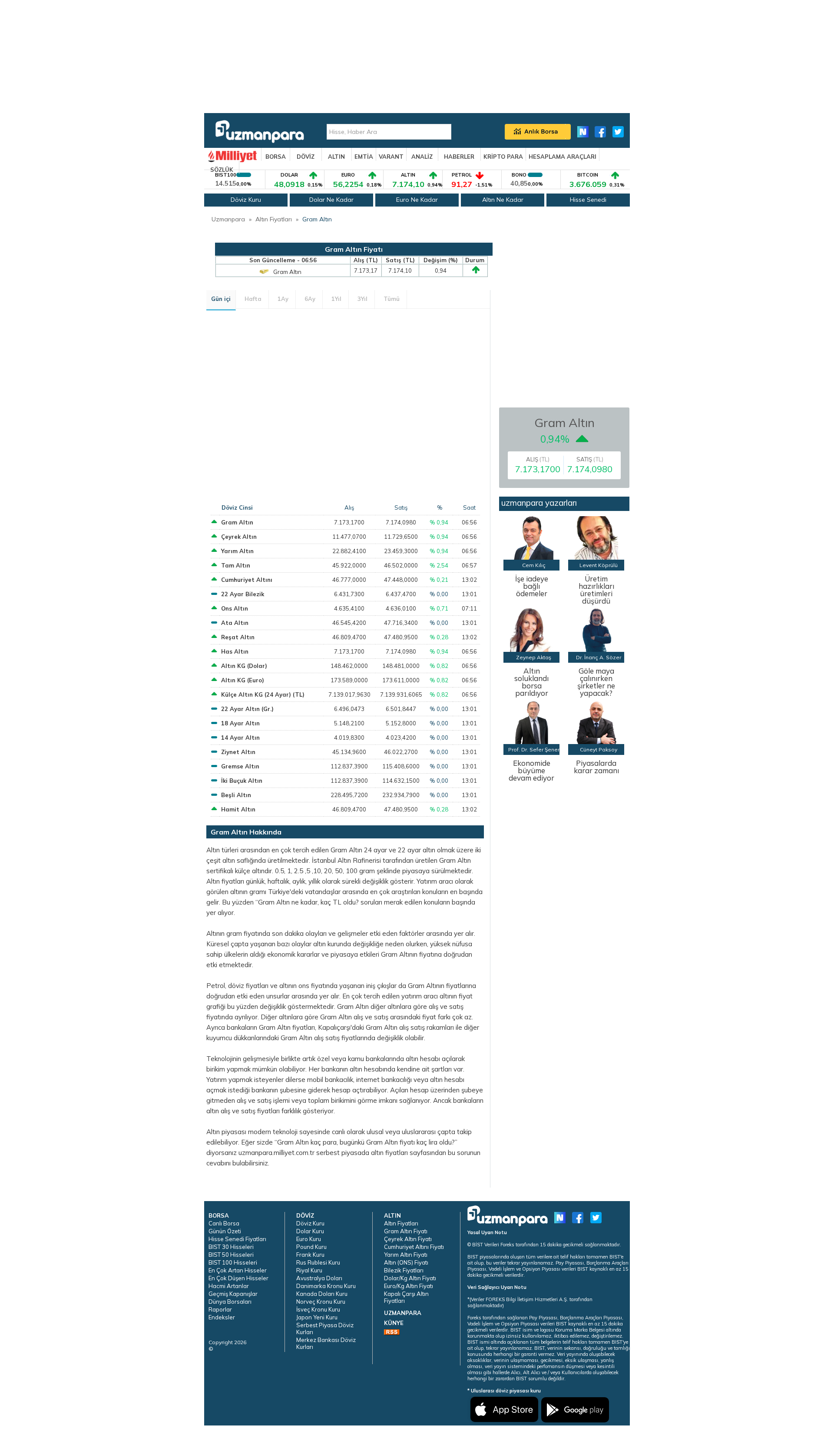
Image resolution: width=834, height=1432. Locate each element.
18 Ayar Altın (240, 723)
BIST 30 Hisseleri (231, 1246)
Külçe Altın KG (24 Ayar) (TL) (262, 694)
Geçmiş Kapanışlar (233, 1293)
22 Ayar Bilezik (242, 594)
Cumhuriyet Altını (246, 579)
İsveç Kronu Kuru (318, 1309)
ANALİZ (422, 156)
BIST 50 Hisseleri (231, 1254)
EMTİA (363, 156)
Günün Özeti (224, 1231)
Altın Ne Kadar (502, 200)
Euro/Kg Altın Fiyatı (408, 1285)
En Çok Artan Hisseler (237, 1270)
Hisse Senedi (588, 200)
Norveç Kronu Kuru (320, 1301)
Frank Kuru (310, 1254)
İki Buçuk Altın (241, 780)
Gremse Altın (240, 766)
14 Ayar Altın (240, 737)
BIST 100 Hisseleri (232, 1262)
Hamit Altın (238, 809)
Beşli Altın (236, 794)
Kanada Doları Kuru (322, 1293)
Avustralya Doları (319, 1278)
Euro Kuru (308, 1238)
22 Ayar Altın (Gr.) (247, 708)
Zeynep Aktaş (533, 657)
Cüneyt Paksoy (598, 749)
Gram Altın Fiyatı (405, 1231)
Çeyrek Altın (239, 536)
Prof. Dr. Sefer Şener (533, 749)
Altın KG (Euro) (242, 680)
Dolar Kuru (310, 1231)
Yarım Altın (237, 550)
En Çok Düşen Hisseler (238, 1278)
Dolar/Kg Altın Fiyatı (410, 1278)
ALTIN (336, 156)
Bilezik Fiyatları (404, 1270)
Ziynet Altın (238, 751)
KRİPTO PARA (503, 156)
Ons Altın (234, 608)
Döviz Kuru (246, 200)
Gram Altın (317, 219)
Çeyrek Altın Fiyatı (408, 1238)
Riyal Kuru (309, 1270)
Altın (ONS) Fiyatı (406, 1262)
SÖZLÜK (221, 169)
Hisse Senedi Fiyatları (237, 1238)
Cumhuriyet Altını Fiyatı (414, 1246)
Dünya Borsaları (230, 1301)
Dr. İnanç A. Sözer (598, 657)
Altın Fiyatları (273, 219)
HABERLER (459, 156)
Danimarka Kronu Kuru (326, 1285)
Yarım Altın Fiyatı (405, 1254)
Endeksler (221, 1317)
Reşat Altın (238, 637)
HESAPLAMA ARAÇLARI (562, 156)
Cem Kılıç (534, 565)
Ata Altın (234, 622)
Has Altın (234, 651)
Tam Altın (235, 565)
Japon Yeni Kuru (317, 1317)
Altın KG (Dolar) (244, 665)
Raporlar (220, 1309)
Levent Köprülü (598, 565)
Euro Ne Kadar (417, 200)
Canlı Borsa (223, 1223)
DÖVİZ (305, 156)
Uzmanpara (228, 219)
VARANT (391, 156)
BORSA (275, 156)
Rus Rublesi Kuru (318, 1262)
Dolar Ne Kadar (331, 200)
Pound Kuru (311, 1246)
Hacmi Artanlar (228, 1285)
